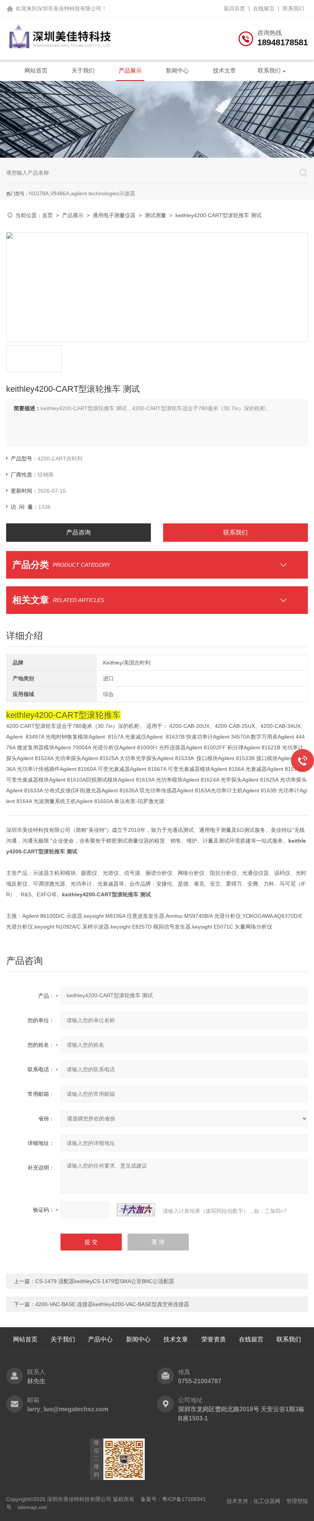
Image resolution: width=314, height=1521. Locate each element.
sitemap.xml (32, 1507)
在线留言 (264, 8)
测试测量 (155, 215)
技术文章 (224, 70)
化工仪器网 (266, 1501)
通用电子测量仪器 (114, 215)
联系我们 (293, 8)
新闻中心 (177, 70)
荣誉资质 (213, 1339)
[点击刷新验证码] (136, 1209)
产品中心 (100, 1339)
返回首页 (234, 8)
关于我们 (83, 70)
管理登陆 (297, 1501)
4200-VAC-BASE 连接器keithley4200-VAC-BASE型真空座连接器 (112, 1304)
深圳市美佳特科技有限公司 (69, 8)
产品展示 (130, 70)
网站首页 (36, 70)
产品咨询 (78, 532)
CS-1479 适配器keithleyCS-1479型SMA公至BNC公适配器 (104, 1281)
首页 (47, 215)
